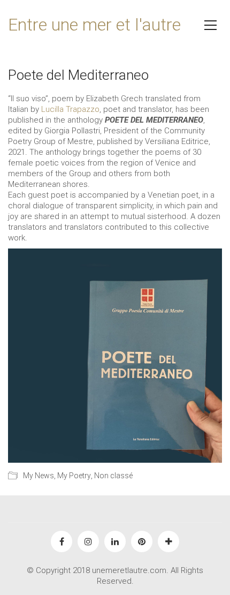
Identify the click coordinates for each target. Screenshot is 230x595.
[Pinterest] (141, 541)
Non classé (113, 475)
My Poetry (74, 475)
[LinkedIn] (115, 541)
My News (38, 475)
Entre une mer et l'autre (94, 24)
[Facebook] (61, 541)
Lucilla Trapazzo (70, 109)
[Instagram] (88, 541)
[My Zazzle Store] (168, 541)
